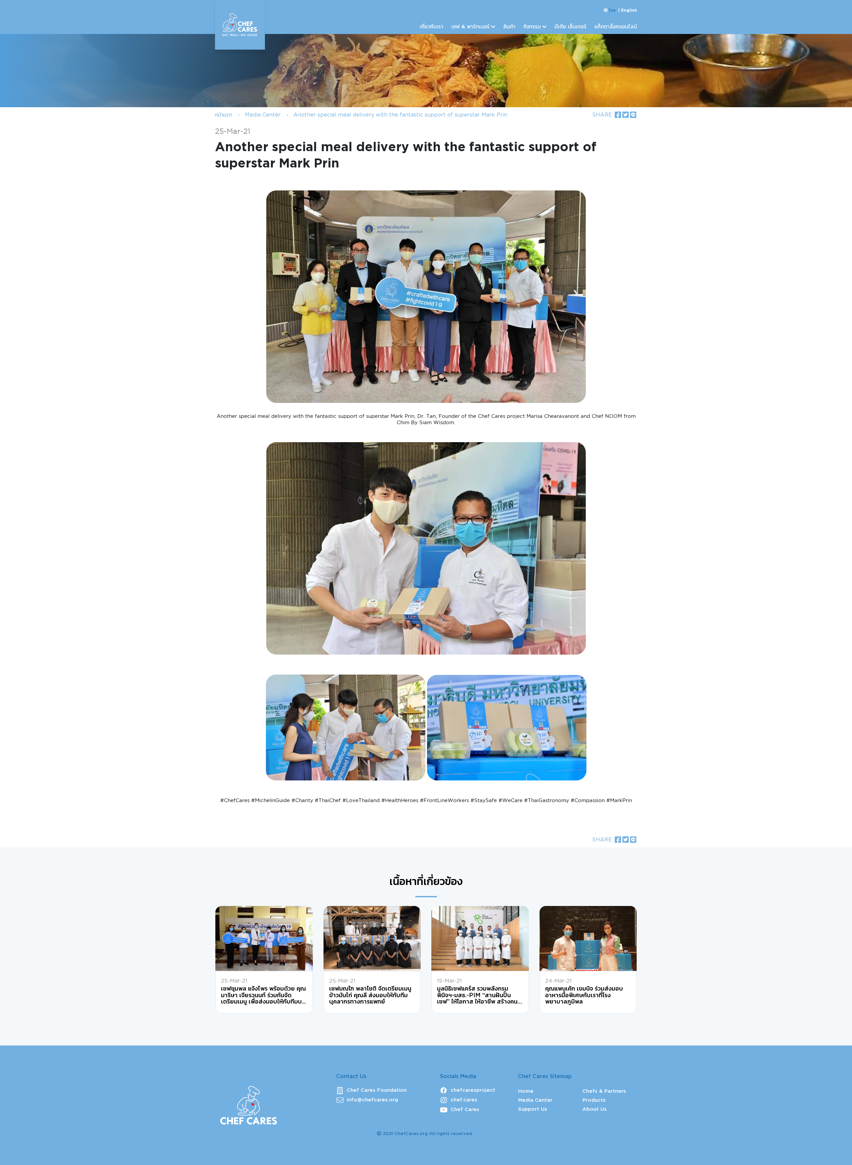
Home (525, 1091)
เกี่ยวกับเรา (431, 27)
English (629, 10)
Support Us (532, 1109)
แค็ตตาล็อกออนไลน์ (615, 27)
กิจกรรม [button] (532, 27)
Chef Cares (465, 1109)
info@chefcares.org (372, 1100)
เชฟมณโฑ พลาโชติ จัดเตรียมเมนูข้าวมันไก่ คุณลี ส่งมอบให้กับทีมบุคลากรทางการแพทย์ (370, 995)
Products (594, 1100)
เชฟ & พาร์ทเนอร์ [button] (470, 27)
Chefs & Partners (604, 1091)
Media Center (263, 115)
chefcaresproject (473, 1090)
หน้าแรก (223, 115)
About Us (594, 1109)
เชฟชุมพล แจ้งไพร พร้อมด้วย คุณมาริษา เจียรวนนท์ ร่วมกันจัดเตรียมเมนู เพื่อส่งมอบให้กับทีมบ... (263, 995)
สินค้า (509, 27)
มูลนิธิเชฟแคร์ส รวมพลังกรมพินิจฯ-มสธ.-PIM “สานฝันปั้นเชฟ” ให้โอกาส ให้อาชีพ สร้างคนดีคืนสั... (479, 995)
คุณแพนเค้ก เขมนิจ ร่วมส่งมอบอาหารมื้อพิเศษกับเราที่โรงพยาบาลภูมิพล (584, 995)
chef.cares (464, 1100)
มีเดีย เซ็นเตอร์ (570, 27)
